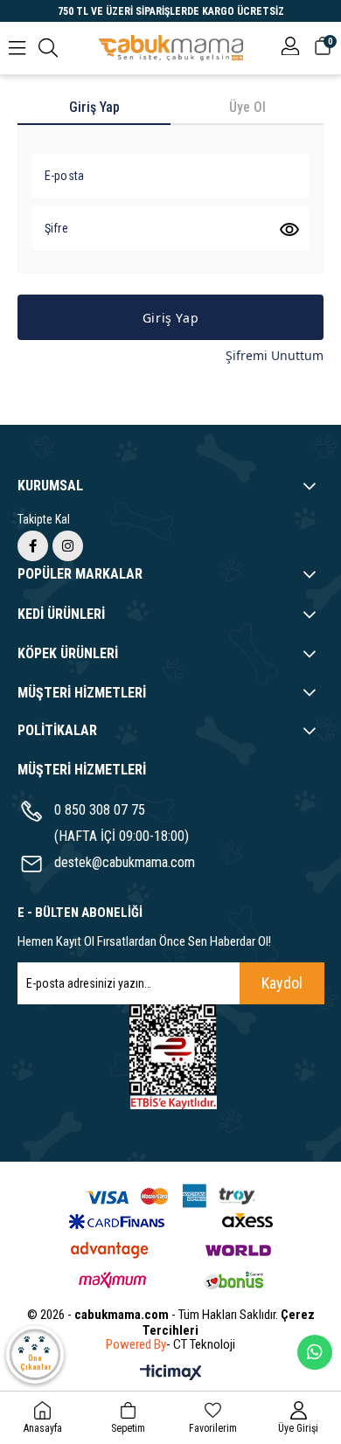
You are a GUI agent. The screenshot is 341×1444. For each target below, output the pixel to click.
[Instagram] (67, 546)
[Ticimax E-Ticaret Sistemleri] (171, 1373)
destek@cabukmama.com (124, 862)
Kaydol (282, 983)
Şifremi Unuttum (275, 355)
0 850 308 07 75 (99, 810)
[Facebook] (32, 546)
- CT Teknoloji (200, 1344)
